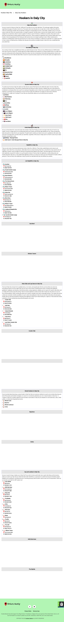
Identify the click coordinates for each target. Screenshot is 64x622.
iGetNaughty (8, 68)
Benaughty (7, 59)
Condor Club (8, 299)
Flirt (6, 70)
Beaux (6, 515)
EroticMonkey (8, 107)
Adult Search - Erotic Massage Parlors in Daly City (16, 139)
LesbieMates (8, 62)
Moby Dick (7, 492)
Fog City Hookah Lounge (11, 214)
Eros (6, 100)
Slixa (6, 119)
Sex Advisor (8, 121)
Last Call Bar (8, 481)
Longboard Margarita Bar (11, 209)
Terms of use (36, 611)
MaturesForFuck (8, 72)
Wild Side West (8, 487)
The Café (7, 524)
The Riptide (7, 498)
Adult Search (8, 117)
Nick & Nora (7, 198)
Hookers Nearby (29, 618)
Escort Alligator (8, 111)
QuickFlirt (7, 78)
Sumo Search (8, 115)
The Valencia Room (9, 181)
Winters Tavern (8, 186)
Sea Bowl (7, 164)
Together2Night (8, 74)
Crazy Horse (8, 316)
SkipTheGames (8, 96)
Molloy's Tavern (8, 203)
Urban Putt (7, 192)
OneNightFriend (8, 66)
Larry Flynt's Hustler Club (11, 322)
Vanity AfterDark (9, 311)
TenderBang (7, 64)
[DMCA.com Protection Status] (61, 604)
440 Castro (7, 509)
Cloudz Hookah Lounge (10, 169)
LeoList (6, 109)
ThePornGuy (7, 98)
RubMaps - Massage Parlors (11, 137)
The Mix (7, 519)
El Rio (6, 504)
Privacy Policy (28, 611)
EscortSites (7, 102)
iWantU (7, 76)
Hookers (7, 94)
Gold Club (7, 305)
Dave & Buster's (8, 175)
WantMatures (8, 57)
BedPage (7, 105)
